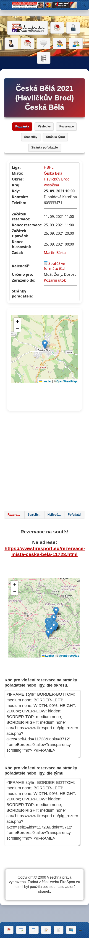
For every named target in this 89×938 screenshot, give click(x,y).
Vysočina (51, 185)
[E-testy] (59, 43)
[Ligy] (43, 58)
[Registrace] (11, 43)
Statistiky (30, 137)
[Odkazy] (27, 43)
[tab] (15, 515)
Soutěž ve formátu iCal (54, 266)
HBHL (48, 167)
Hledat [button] (84, 5)
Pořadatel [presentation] (74, 514)
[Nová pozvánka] (21, 930)
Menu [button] (4, 5)
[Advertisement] (44, 462)
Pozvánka (22, 126)
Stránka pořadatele (44, 147)
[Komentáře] (43, 43)
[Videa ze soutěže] (71, 930)
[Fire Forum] (76, 43)
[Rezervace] (46, 930)
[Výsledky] (58, 930)
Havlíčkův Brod (57, 179)
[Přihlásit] (73, 28)
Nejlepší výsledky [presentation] (55, 514)
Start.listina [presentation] (36, 514)
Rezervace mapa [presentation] (16, 514)
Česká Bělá (53, 173)
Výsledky (44, 126)
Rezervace (66, 126)
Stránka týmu (55, 137)
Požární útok (55, 280)
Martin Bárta (55, 252)
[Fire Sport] (27, 28)
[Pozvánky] (34, 930)
